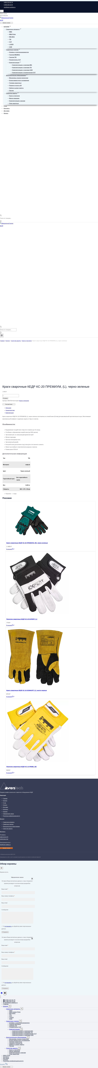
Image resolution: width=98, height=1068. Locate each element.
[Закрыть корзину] (1, 868)
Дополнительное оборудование (11, 826)
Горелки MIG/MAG (14, 54)
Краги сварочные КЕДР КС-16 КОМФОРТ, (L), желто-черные (26, 690)
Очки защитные (14, 103)
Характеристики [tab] (10, 410)
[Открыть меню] (1, 335)
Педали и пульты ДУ (15, 85)
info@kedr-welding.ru (9, 7)
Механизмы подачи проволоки (18, 78)
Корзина (5, 811)
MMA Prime (12, 34)
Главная (5, 798)
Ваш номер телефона (8, 896)
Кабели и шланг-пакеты (16, 88)
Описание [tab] (8, 408)
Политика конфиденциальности (11, 816)
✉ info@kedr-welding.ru (10, 1002)
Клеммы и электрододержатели (19, 52)
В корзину (5, 398)
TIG (10, 39)
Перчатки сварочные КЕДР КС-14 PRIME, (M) (21, 766)
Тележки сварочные (15, 83)
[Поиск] (0, 221)
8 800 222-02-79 (8, 2)
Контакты (7, 108)
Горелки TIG (12, 57)
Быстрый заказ (8, 404)
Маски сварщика (14, 98)
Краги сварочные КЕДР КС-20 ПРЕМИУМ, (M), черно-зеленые (27, 543)
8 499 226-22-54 (8, 5)
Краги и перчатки (14, 96)
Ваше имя (5, 889)
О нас (5, 106)
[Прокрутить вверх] (1, 993)
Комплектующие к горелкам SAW (22, 70)
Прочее (11, 90)
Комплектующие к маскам (17, 101)
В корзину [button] (9, 549)
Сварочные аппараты (8, 822)
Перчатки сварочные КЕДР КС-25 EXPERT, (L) (21, 619)
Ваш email (4, 903)
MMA (10, 31)
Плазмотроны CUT (15, 59)
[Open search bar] (1, 215)
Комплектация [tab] (10, 412)
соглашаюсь (8, 926)
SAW (10, 47)
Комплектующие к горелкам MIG (22, 65)
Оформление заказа (8, 813)
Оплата (6, 113)
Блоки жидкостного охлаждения (19, 80)
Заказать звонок (6, 22)
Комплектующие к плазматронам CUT (24, 72)
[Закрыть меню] (0, 997)
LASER (11, 44)
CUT (10, 42)
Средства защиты (8, 828)
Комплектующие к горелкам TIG (22, 67)
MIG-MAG (12, 37)
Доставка (6, 111)
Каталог (5, 800)
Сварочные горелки (8, 824)
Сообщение (5, 909)
